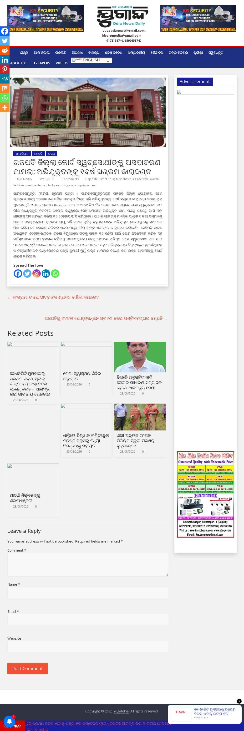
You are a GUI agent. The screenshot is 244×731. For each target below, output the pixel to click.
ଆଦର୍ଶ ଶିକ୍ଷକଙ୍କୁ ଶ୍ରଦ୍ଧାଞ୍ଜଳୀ (25, 497)
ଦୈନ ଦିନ (157, 52)
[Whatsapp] (55, 273)
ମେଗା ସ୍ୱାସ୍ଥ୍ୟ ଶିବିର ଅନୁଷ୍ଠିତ (82, 375)
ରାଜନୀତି (60, 52)
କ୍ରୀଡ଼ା (198, 52)
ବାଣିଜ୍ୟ (93, 52)
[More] (5, 107)
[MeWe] (5, 79)
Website (14, 638)
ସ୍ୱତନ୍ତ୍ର (215, 52)
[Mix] (5, 88)
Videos (62, 62)
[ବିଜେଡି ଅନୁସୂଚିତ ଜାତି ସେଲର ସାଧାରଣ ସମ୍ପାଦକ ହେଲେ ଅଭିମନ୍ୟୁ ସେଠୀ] (140, 344)
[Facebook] (18, 273)
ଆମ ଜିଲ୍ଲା (42, 52)
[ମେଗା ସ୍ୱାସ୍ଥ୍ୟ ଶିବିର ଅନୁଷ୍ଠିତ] (86, 344)
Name (13, 584)
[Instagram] (36, 273)
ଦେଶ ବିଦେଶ (113, 52)
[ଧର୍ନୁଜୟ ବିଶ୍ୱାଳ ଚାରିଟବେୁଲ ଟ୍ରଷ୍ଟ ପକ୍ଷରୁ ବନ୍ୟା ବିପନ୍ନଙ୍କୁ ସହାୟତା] (86, 406)
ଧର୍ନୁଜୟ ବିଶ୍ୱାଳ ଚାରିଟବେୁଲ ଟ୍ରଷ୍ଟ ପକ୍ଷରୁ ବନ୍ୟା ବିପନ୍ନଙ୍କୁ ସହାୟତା (86, 440)
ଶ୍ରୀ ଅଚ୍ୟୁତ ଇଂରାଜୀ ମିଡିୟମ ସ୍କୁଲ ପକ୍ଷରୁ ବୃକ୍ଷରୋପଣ (135, 440)
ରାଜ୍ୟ (24, 52)
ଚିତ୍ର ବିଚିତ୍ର (178, 52)
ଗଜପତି (38, 154)
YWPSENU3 (47, 179)
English (91, 60)
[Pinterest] (5, 69)
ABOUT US (19, 62)
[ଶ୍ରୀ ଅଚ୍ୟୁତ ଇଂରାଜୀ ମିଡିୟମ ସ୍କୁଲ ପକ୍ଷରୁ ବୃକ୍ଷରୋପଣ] (140, 406)
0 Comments (70, 179)
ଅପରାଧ (77, 52)
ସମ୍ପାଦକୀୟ (136, 52)
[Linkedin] (46, 273)
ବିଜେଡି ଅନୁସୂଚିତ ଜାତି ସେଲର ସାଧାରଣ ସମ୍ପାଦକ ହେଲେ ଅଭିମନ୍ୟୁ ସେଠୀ (139, 382)
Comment (16, 550)
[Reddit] (5, 50)
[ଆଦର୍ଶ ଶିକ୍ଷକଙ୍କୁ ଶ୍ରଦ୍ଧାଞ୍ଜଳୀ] (33, 466)
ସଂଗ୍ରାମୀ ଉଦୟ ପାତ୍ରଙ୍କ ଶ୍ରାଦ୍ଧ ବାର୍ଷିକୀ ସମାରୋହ (53, 297)
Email (13, 611)
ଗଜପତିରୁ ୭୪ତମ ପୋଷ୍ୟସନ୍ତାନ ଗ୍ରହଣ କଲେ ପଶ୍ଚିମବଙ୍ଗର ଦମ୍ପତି (106, 318)
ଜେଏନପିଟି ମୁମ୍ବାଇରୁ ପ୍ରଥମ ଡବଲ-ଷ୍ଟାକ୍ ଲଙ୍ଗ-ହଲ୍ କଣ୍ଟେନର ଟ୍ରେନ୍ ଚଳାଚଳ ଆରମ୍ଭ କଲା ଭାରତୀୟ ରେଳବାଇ (30, 383)
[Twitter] (27, 273)
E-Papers (42, 62)
